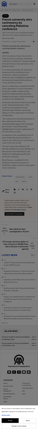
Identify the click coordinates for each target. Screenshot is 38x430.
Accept (10, 420)
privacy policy (6, 415)
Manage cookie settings (19, 426)
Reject (28, 420)
